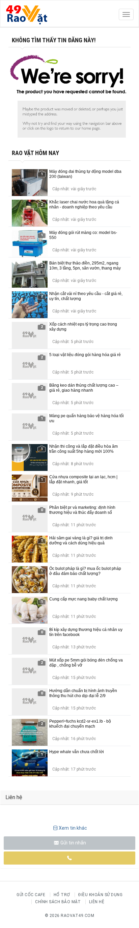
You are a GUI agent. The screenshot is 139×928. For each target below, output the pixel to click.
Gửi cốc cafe (31, 894)
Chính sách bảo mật (58, 901)
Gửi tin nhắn (72, 842)
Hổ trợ (62, 894)
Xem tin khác (73, 828)
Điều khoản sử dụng (100, 894)
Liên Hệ (97, 901)
